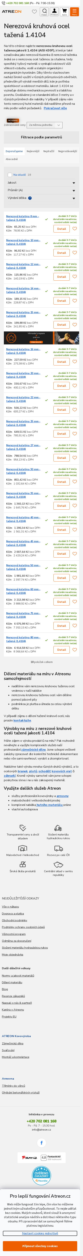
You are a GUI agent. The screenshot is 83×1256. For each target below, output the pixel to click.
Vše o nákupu (10, 907)
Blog (5, 989)
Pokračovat (52, 108)
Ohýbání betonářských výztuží (21, 1092)
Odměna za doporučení (16, 941)
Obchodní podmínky (14, 920)
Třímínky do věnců (13, 1086)
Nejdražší (48, 151)
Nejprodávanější (67, 151)
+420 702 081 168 (41, 1121)
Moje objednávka (12, 954)
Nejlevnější (33, 151)
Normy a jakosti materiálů (18, 976)
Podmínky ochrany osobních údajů (23, 927)
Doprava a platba (13, 913)
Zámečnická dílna (12, 1043)
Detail (61, 229)
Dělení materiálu (12, 982)
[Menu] (74, 11)
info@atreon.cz (41, 1130)
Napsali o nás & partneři (17, 1003)
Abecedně (12, 159)
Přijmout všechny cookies (40, 1246)
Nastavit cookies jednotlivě (40, 1233)
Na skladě (22, 175)
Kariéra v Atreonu (13, 1010)
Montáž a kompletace (15, 1057)
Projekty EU (9, 1016)
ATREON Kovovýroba (16, 1036)
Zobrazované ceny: (15, 125)
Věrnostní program (14, 934)
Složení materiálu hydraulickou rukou (25, 947)
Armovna (8, 1079)
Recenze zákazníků (13, 996)
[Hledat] (44, 11)
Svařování (8, 1050)
